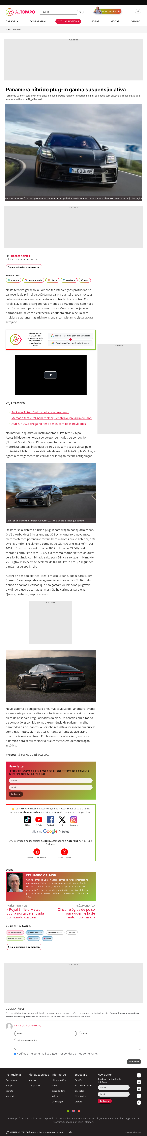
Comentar (134, 1061)
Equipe (9, 1085)
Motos (55, 1085)
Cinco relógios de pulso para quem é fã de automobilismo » (76, 913)
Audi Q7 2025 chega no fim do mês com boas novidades (48, 424)
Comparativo (35, 1085)
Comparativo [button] (38, 21)
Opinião (78, 1080)
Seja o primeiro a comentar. (24, 267)
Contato (9, 1091)
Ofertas (78, 1101)
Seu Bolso (34, 938)
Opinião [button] (135, 21)
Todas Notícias (15, 932)
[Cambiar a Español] (79, 1110)
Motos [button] (115, 21)
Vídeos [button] (95, 21)
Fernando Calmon (19, 255)
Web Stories (80, 1096)
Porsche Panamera (15, 938)
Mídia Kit (10, 1096)
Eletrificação (57, 1101)
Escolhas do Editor (35, 932)
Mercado (72, 932)
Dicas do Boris (58, 1091)
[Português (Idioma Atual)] (68, 1110)
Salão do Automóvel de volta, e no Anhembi (40, 412)
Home (8, 30)
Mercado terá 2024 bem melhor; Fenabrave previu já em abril (51, 418)
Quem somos (12, 1080)
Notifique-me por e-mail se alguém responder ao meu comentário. (57, 1053)
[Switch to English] (73, 1110)
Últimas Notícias (59, 1080)
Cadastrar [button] (16, 794)
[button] (80, 12)
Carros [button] (11, 21)
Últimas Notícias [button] (68, 21)
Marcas (32, 1080)
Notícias (17, 30)
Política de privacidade (132, 1132)
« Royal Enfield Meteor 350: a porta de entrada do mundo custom (25, 913)
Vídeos (48, 938)
